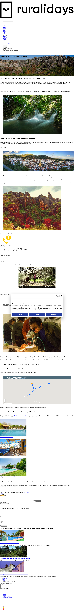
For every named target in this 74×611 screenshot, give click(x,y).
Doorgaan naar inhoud (4, 0)
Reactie (2, 516)
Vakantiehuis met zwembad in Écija (6, 437)
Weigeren (20, 314)
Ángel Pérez (21, 289)
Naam (1, 520)
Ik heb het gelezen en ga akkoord (10, 517)
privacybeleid (8, 517)
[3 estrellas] (2, 495)
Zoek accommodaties (4, 588)
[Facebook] (34, 500)
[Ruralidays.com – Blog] (37, 17)
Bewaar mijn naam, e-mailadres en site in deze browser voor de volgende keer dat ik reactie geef (19, 523)
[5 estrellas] (4, 495)
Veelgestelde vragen (6, 596)
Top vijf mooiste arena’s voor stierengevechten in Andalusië (14, 574)
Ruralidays (5, 578)
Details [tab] (37, 299)
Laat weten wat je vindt (5, 503)
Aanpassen (36, 314)
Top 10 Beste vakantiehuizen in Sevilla (9, 543)
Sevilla (28, 492)
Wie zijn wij (5, 593)
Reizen (4, 579)
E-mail (2, 521)
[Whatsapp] (38, 500)
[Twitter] (36, 500)
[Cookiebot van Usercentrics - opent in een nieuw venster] (57, 296)
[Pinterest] (40, 500)
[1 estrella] (0, 495)
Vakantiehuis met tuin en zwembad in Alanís (8, 476)
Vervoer (1, 493)
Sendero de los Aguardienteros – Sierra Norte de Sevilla (9, 289)
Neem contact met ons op (7, 48)
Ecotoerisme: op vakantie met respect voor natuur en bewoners (15, 558)
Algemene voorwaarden (7, 597)
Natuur (24, 492)
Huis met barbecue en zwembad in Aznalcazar (8, 456)
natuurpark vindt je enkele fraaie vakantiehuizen (19, 415)
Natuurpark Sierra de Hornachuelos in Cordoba (18, 87)
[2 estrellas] (1, 495)
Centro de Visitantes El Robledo (13, 353)
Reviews (4, 47)
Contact (4, 595)
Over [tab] (54, 299)
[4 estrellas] (3, 495)
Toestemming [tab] (19, 299)
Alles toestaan (53, 314)
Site (1, 522)
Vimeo (25, 289)
